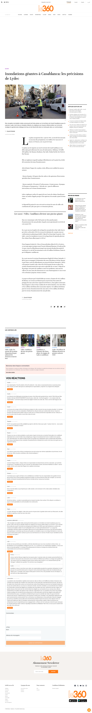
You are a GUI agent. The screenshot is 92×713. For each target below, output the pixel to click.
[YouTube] (80, 685)
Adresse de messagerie (13, 635)
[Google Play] (82, 700)
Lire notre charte (10, 372)
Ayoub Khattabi (11, 131)
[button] (89, 710)
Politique (20, 14)
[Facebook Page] (75, 685)
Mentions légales (55, 688)
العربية (89, 2)
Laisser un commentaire (35, 642)
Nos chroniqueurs (8, 702)
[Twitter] (78, 685)
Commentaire (10, 613)
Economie (26, 14)
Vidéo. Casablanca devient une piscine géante (43, 214)
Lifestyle (64, 14)
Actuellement (7, 14)
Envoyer (53, 671)
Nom (7, 629)
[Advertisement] (40, 36)
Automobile (7, 697)
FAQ (37, 688)
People (59, 14)
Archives (22, 691)
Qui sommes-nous (24, 688)
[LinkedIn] (83, 685)
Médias (49, 14)
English (76, 2)
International (38, 14)
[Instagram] (86, 685)
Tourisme (70, 14)
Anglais (82, 2)
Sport (54, 14)
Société (31, 14)
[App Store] (73, 700)
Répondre (10, 389)
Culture (44, 14)
